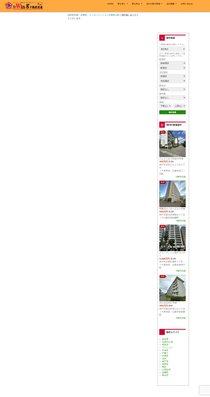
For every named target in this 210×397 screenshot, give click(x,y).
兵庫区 (165, 355)
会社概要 (170, 3)
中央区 (165, 350)
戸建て (165, 353)
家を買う (122, 3)
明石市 (165, 344)
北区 (164, 358)
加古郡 (165, 339)
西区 (164, 366)
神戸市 (165, 361)
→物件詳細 (180, 176)
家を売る (136, 3)
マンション (167, 347)
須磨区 (165, 372)
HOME (110, 3)
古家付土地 (167, 341)
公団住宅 (166, 369)
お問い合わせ (187, 3)
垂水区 (165, 375)
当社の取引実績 (153, 3)
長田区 (165, 364)
